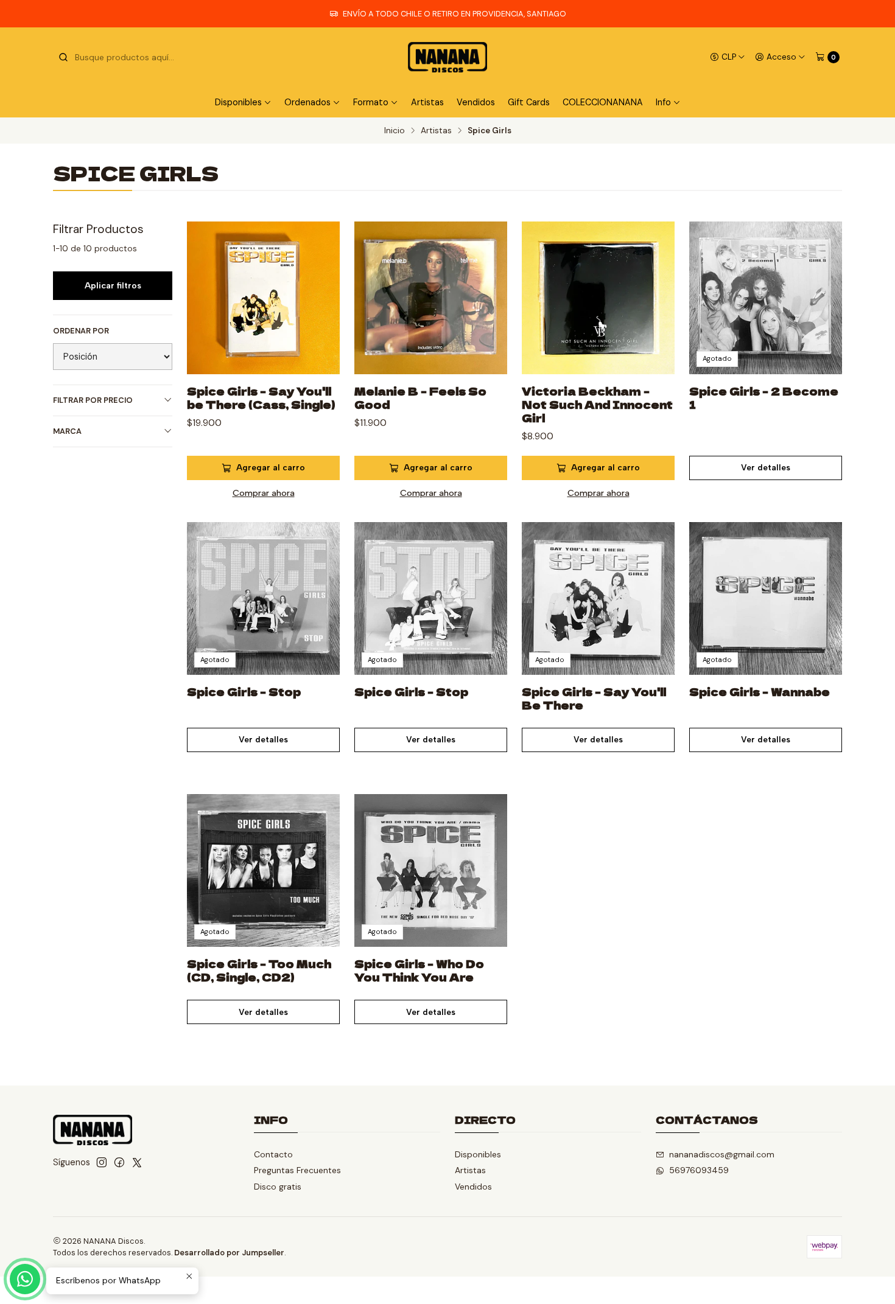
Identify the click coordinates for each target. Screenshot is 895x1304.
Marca (67, 431)
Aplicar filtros (113, 285)
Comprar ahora (264, 492)
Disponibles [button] (238, 102)
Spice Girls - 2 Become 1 (763, 398)
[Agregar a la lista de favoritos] (318, 283)
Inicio (394, 131)
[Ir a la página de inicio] (447, 57)
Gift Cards (529, 102)
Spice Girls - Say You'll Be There (594, 699)
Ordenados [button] (307, 102)
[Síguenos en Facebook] (119, 1162)
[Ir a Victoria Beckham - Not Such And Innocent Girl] (598, 297)
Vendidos (476, 102)
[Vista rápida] (318, 312)
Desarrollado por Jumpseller (229, 1252)
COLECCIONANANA (603, 102)
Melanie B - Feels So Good (420, 398)
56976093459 (699, 1170)
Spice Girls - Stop (244, 692)
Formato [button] (370, 102)
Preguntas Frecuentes (297, 1170)
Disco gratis (277, 1186)
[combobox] (120, 57)
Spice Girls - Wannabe (759, 692)
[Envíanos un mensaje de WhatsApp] (25, 1279)
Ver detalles (765, 467)
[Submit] (63, 57)
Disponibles (478, 1154)
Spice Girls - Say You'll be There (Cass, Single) (261, 398)
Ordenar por (81, 331)
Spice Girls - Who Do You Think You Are (419, 971)
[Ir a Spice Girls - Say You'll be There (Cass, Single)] (263, 297)
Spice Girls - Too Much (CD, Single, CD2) (259, 971)
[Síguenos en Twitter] (137, 1162)
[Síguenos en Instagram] (102, 1162)
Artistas (427, 102)
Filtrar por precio (93, 400)
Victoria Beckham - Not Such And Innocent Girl (597, 404)
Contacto (273, 1154)
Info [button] (663, 102)
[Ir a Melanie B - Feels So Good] (430, 297)
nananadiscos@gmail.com (721, 1154)
